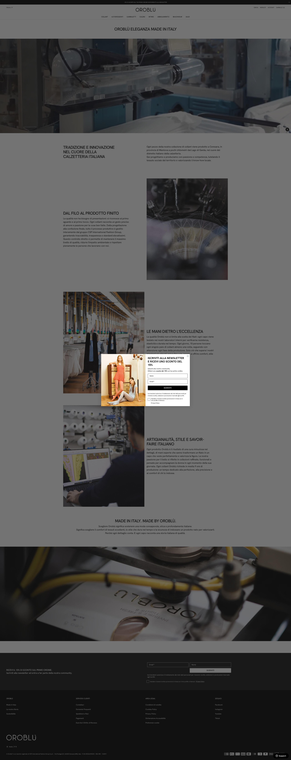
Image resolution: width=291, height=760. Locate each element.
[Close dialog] (188, 356)
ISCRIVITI (168, 388)
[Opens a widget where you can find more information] (281, 756)
